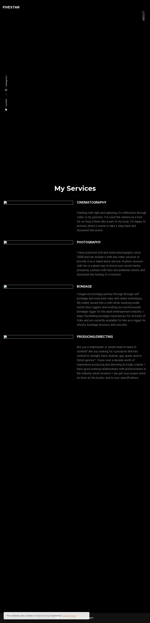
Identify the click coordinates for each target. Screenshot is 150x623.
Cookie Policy (70, 615)
